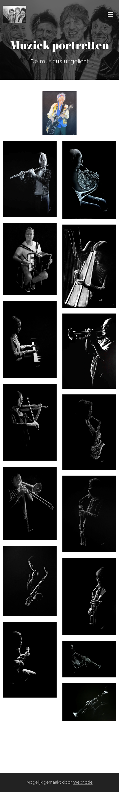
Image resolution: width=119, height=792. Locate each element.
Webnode (83, 782)
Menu (110, 14)
